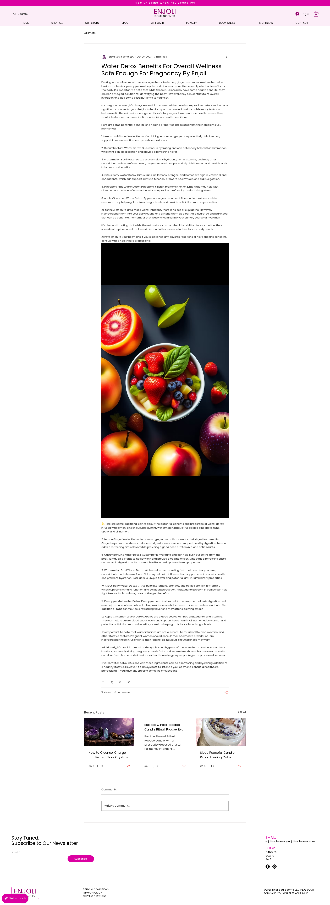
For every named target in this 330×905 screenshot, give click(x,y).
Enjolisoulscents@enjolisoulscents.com (290, 841)
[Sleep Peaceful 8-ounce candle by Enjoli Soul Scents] (221, 732)
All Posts (90, 33)
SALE (268, 859)
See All (242, 711)
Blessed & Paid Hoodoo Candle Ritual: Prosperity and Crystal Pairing (163, 727)
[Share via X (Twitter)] (111, 682)
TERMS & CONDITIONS (96, 889)
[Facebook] (268, 866)
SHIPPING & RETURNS (94, 896)
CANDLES (271, 852)
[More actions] (226, 57)
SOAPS (270, 855)
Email (16, 852)
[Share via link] (128, 682)
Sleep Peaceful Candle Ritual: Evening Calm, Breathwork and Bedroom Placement (220, 755)
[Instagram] (274, 866)
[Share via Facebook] (103, 682)
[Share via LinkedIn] (120, 682)
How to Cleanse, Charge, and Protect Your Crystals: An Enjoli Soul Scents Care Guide (109, 755)
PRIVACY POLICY (93, 893)
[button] (316, 14)
